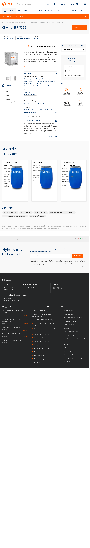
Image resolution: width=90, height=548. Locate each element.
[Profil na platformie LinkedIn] (57, 288)
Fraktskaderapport (69, 325)
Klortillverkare (38, 362)
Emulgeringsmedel (30, 94)
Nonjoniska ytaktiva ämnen (44, 109)
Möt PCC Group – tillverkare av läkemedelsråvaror (41, 315)
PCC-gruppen (47, 4)
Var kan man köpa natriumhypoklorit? (44, 338)
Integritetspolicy (68, 314)
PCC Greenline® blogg (70, 355)
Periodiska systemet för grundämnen (74, 358)
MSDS (7, 95)
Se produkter (53, 136)
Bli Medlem (77, 255)
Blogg (55, 4)
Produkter (10, 11)
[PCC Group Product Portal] (7, 4)
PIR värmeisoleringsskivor (41, 348)
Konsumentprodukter (36, 11)
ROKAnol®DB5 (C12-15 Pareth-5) (63, 213)
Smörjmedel (28, 92)
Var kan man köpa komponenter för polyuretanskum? (43, 324)
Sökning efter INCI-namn (71, 351)
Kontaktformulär (72, 67)
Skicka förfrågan (79, 27)
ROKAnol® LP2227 (38, 216)
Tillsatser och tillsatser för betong (43, 320)
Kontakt (71, 4)
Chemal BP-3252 (11, 213)
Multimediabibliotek (69, 335)
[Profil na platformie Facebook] (54, 288)
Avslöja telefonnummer (74, 75)
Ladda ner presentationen (71, 332)
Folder (7, 91)
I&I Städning (45, 79)
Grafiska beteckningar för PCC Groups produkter (73, 340)
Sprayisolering (38, 345)
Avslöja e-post (71, 71)
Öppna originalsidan (22, 239)
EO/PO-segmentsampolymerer (34, 103)
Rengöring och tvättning (32, 79)
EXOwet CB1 (26, 213)
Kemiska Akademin (69, 362)
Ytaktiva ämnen (50, 11)
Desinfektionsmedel (40, 311)
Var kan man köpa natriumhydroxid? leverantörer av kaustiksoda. (43, 330)
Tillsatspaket (28, 86)
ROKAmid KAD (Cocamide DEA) (16, 216)
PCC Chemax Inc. (8, 38)
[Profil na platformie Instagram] (61, 288)
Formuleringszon (81, 11)
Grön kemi (63, 4)
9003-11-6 (37, 38)
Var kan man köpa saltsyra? (41, 334)
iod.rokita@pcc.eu (13, 300)
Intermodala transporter (41, 352)
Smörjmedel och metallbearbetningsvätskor (39, 81)
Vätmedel (27, 97)
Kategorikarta (68, 344)
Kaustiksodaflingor (39, 359)
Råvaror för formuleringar (32, 83)
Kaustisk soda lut (39, 355)
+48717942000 (30, 288)
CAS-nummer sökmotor (70, 348)
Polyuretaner (62, 11)
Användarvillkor (68, 311)
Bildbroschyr (67, 328)
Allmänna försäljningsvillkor (11, 101)
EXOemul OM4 (41, 213)
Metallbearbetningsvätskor (43, 86)
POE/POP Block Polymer (24, 38)
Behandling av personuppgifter (73, 318)
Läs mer (26, 67)
